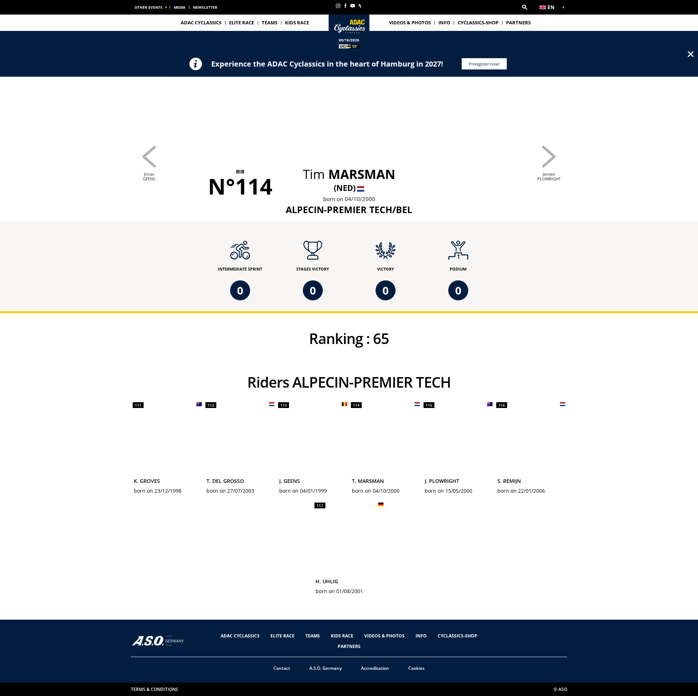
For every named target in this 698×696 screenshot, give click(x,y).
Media (179, 7)
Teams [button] (269, 22)
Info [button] (444, 22)
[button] (524, 7)
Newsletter (205, 7)
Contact (281, 668)
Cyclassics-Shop (478, 22)
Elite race (282, 636)
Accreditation (375, 668)
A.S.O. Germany (325, 668)
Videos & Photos (410, 22)
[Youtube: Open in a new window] (352, 6)
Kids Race (297, 22)
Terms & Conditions (154, 689)
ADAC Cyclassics (201, 22)
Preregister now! (484, 64)
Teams (312, 636)
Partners (518, 22)
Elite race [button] (241, 22)
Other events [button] (149, 7)
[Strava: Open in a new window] (360, 6)
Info (421, 636)
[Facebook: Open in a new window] (345, 6)
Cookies (416, 668)
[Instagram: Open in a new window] (338, 6)
